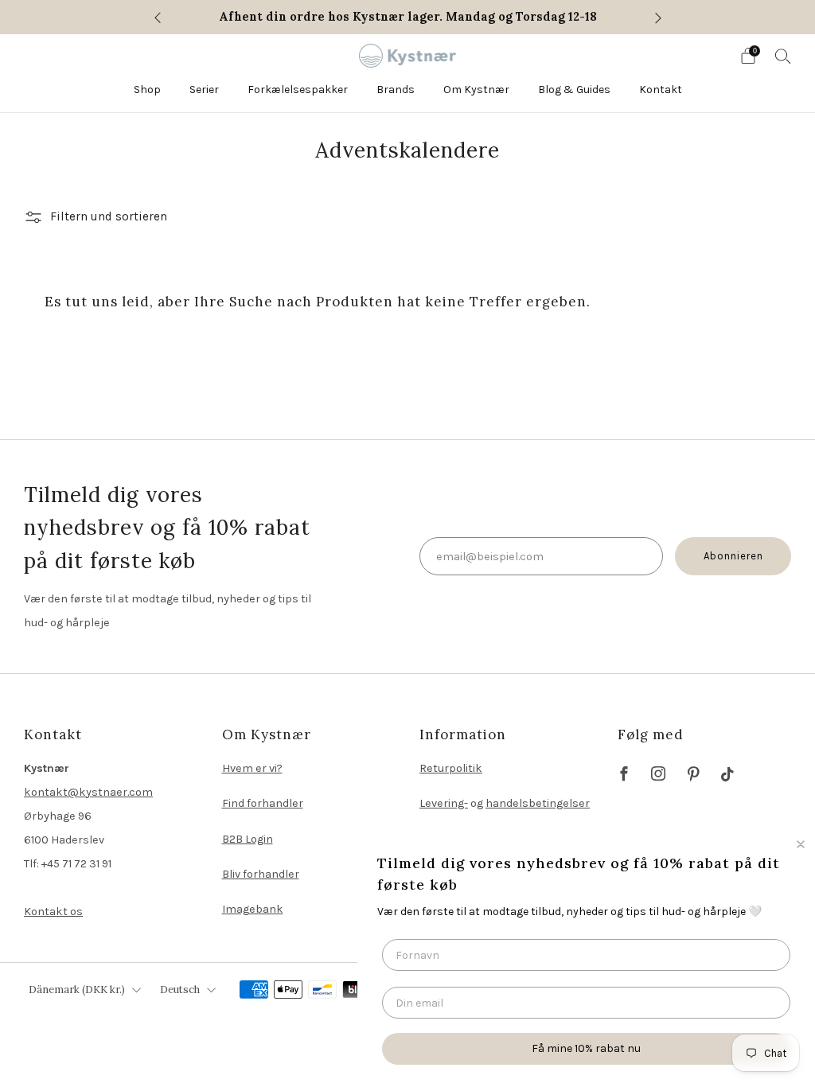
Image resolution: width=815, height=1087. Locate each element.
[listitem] (407, 17)
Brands (395, 89)
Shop (147, 89)
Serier (204, 89)
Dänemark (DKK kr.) (77, 989)
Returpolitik (450, 768)
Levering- (443, 803)
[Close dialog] (801, 844)
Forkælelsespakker (298, 89)
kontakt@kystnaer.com (88, 792)
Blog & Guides (574, 89)
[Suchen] (783, 56)
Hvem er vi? (252, 768)
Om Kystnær (476, 89)
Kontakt (660, 89)
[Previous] (157, 17)
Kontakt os (53, 911)
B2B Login (247, 839)
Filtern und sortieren (108, 216)
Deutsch (180, 989)
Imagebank (252, 909)
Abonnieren (733, 556)
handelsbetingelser (537, 803)
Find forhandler (262, 803)
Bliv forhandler (260, 874)
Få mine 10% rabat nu (586, 1048)
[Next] (658, 17)
